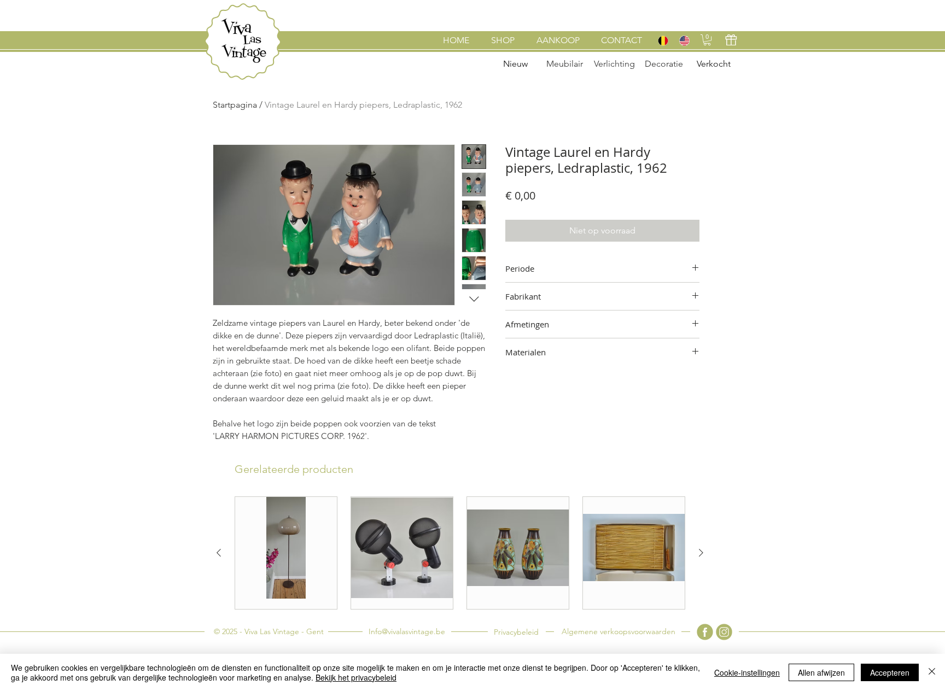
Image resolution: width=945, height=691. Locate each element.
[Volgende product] (701, 552)
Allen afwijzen (821, 672)
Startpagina (235, 104)
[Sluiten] (931, 672)
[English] (684, 40)
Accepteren (889, 672)
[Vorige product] (218, 552)
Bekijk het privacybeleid (356, 677)
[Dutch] (662, 40)
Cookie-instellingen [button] (747, 672)
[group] (460, 553)
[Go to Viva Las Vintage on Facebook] (705, 632)
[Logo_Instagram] (724, 632)
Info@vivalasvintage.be (407, 631)
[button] (707, 39)
